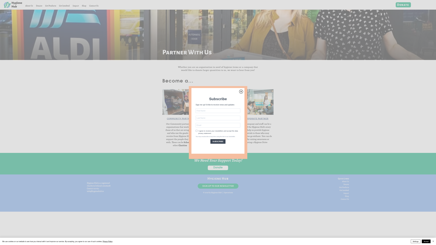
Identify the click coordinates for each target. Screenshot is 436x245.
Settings (416, 241)
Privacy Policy (108, 241)
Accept (426, 241)
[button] (241, 91)
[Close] (433, 241)
